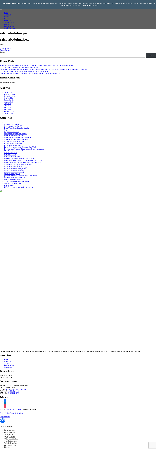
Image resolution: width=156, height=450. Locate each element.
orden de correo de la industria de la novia (18, 164)
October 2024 (8, 98)
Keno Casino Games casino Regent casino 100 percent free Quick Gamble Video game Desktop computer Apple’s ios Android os (43, 69)
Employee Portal (9, 26)
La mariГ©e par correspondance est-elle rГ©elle (20, 147)
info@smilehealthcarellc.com (16, 389)
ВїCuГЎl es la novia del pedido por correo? (18, 187)
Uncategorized (9, 185)
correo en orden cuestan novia (14, 136)
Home (6, 13)
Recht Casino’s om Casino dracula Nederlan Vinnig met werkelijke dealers (25, 71)
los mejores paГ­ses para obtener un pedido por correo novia (24, 149)
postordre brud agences (12, 174)
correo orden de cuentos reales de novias (17, 137)
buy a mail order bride (11, 132)
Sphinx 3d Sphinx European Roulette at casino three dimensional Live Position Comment (30, 73)
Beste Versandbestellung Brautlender (16, 128)
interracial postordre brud (12, 145)
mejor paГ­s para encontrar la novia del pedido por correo (23, 160)
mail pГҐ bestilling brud (12, 156)
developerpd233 (5, 48)
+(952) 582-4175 (13, 393)
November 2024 (9, 96)
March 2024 (8, 109)
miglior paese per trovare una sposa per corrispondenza (22, 162)
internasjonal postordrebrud (13, 143)
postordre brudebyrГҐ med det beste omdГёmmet (20, 176)
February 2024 (9, 111)
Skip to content (5, 417)
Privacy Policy (5, 413)
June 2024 (7, 106)
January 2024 (8, 113)
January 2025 (8, 92)
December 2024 (9, 94)
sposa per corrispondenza (12, 183)
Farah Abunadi (5, 50)
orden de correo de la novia (13, 166)
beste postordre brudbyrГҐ (13, 126)
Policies (6, 18)
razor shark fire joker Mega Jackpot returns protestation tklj (19, 67)
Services (7, 16)
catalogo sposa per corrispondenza (15, 134)
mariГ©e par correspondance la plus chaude (19, 158)
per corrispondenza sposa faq (14, 172)
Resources (7, 20)
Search (2, 52)
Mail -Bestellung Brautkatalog (14, 151)
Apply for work (9, 28)
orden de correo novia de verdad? (15, 168)
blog (5, 130)
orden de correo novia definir (14, 170)
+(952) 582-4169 (13, 391)
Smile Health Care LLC (14, 409)
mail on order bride (10, 153)
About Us (7, 15)
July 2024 (7, 104)
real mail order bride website (13, 179)
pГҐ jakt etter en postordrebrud (14, 177)
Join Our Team (9, 22)
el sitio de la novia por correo (14, 141)
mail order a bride (10, 155)
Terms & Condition (16, 413)
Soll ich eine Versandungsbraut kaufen (17, 181)
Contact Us (8, 24)
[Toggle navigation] (1, 9)
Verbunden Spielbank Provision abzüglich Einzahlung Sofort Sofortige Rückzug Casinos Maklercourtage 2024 (37, 65)
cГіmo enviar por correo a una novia (16, 139)
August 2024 (8, 102)
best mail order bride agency (13, 124)
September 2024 (9, 100)
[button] (2, 421)
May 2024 (7, 107)
